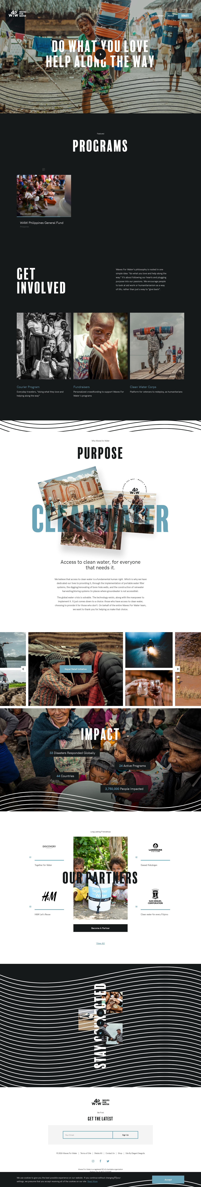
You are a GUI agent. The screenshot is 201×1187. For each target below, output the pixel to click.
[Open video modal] (100, 54)
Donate (185, 16)
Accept (168, 1179)
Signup (182, 9)
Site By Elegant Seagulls (135, 1153)
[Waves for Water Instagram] (100, 1013)
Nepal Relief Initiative (76, 669)
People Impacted (124, 788)
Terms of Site (85, 1153)
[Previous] (24, 669)
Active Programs (132, 765)
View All (100, 943)
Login (175, 9)
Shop (190, 9)
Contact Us (110, 1153)
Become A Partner (100, 928)
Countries (65, 776)
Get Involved (157, 15)
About (171, 15)
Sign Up (125, 1135)
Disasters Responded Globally (72, 752)
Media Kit (98, 1153)
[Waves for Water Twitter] (100, 1033)
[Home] (100, 1102)
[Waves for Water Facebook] (100, 1023)
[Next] (177, 669)
